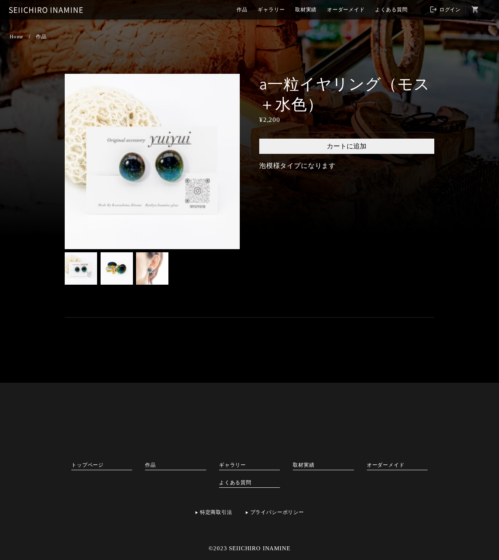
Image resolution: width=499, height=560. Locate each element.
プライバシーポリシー (277, 512)
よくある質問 (391, 9)
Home (16, 36)
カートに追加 (346, 146)
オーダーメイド (346, 9)
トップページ (87, 465)
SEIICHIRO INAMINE (46, 9)
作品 (242, 9)
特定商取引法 (216, 512)
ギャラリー (271, 9)
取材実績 (306, 9)
